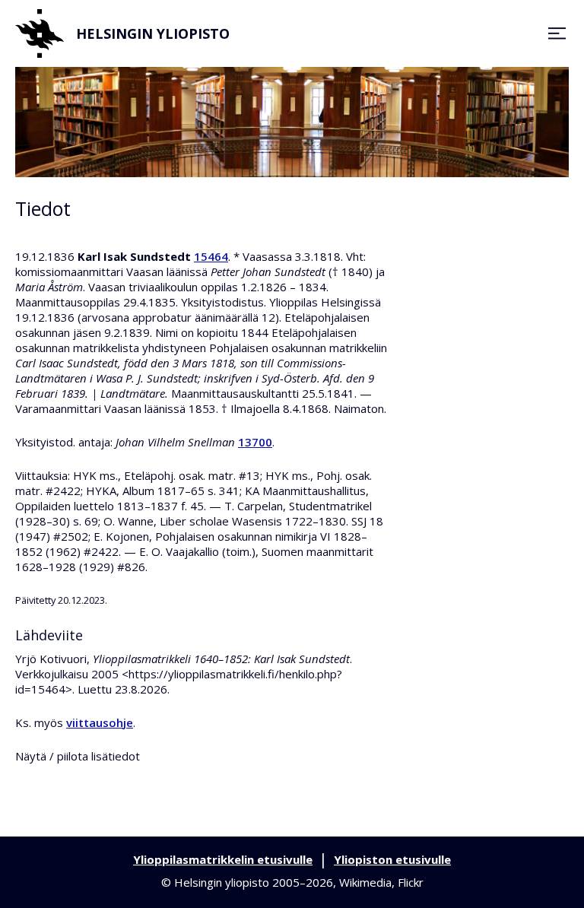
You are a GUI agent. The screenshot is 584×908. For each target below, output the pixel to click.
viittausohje (99, 722)
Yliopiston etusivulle (392, 859)
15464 (211, 256)
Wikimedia (365, 882)
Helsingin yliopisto (153, 33)
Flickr (411, 882)
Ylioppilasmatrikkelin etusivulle (223, 859)
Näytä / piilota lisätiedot (77, 756)
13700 (255, 441)
